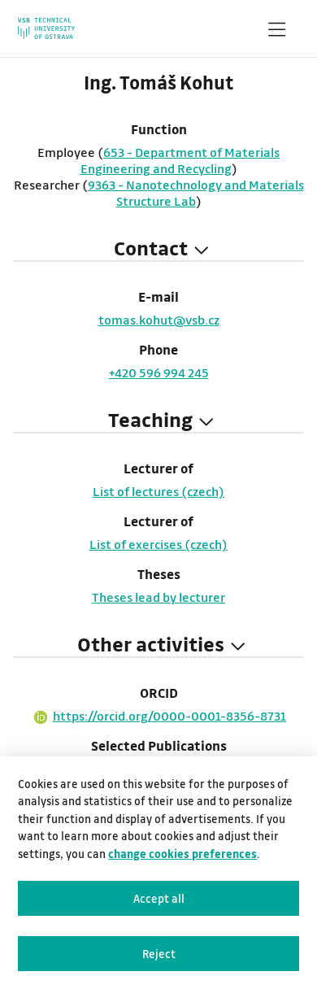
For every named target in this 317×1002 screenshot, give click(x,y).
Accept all (159, 898)
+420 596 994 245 (159, 372)
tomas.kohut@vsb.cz (158, 319)
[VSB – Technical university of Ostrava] (46, 28)
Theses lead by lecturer (158, 597)
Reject (159, 954)
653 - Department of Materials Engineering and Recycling (180, 160)
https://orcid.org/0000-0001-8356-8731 (169, 716)
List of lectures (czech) (158, 491)
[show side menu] (276, 32)
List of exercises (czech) (158, 544)
